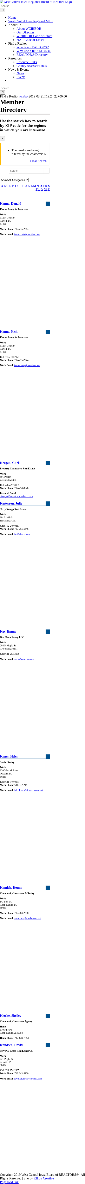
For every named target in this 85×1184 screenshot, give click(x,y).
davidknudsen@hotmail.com (28, 1078)
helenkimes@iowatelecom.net (28, 790)
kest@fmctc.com (22, 534)
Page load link (9, 1182)
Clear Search (38, 161)
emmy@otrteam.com (24, 659)
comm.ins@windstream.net (27, 918)
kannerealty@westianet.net (27, 234)
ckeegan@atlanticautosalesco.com (16, 496)
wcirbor (24, 96)
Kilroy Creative (44, 1178)
